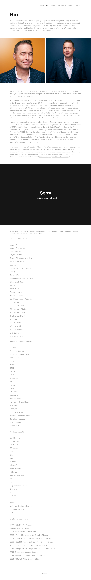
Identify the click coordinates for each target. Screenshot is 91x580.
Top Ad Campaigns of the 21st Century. (54, 156)
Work (42, 6)
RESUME (78, 6)
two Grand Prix (23, 139)
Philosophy (62, 6)
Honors (53, 6)
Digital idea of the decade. (48, 134)
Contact (71, 6)
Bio (47, 6)
